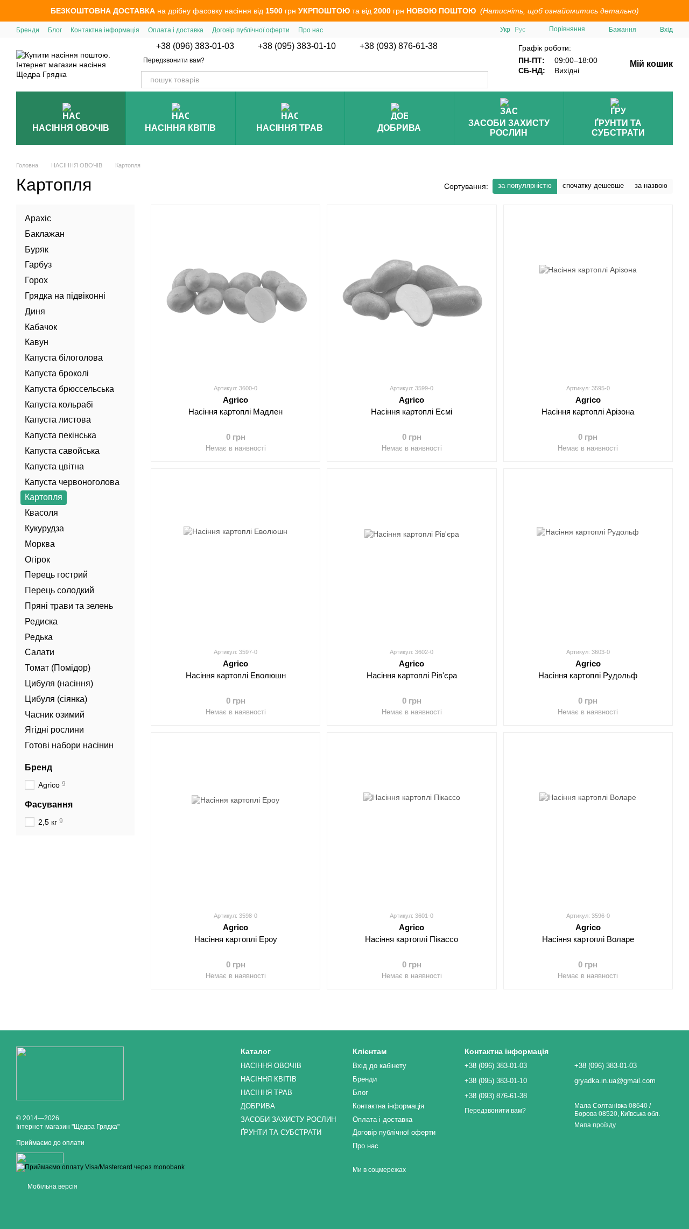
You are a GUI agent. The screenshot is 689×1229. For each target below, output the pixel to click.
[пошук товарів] (479, 79)
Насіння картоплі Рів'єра (412, 675)
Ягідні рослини (54, 729)
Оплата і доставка (175, 30)
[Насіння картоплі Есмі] (411, 294)
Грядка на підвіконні (65, 295)
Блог (55, 30)
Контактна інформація (105, 30)
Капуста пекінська (60, 435)
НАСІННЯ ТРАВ (289, 127)
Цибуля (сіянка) (56, 698)
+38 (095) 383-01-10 (297, 46)
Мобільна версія (52, 1186)
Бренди (27, 30)
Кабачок (41, 326)
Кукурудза (44, 528)
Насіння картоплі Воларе (588, 939)
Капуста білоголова (64, 357)
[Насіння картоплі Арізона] (588, 294)
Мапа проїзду (595, 1125)
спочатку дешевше (593, 185)
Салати (39, 652)
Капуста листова (58, 419)
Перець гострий (56, 574)
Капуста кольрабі (59, 404)
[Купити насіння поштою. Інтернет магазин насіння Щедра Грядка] (70, 1073)
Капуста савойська (62, 450)
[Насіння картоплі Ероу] (235, 821)
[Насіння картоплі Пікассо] (411, 821)
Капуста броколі (57, 373)
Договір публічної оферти (251, 30)
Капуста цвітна (54, 465)
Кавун (36, 342)
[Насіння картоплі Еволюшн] (235, 557)
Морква (40, 543)
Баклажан (45, 233)
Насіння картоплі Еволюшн (236, 675)
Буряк (36, 249)
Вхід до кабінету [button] (379, 1066)
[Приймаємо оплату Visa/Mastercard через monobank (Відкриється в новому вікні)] (100, 1167)
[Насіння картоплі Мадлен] (235, 294)
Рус (520, 29)
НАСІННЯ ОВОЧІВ (70, 127)
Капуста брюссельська (69, 388)
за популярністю (525, 185)
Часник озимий (55, 714)
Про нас (310, 30)
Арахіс (38, 218)
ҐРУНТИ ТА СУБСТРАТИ (618, 127)
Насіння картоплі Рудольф (587, 675)
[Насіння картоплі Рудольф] (588, 557)
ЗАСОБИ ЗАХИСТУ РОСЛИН (509, 127)
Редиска (41, 621)
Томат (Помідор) (57, 667)
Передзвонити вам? (174, 60)
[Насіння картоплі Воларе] (588, 821)
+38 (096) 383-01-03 (195, 46)
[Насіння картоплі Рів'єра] (411, 557)
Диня (35, 310)
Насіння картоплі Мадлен (235, 411)
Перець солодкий (59, 590)
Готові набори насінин (69, 745)
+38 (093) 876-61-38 (399, 46)
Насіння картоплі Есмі (411, 411)
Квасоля (41, 512)
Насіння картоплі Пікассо (411, 939)
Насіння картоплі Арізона (588, 411)
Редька (39, 636)
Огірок (37, 559)
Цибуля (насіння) (59, 682)
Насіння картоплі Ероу (235, 939)
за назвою (651, 185)
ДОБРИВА (399, 127)
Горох (36, 280)
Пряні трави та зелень (69, 605)
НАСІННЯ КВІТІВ (180, 127)
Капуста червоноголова (72, 481)
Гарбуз (38, 264)
